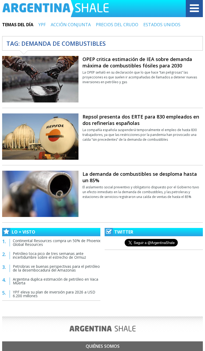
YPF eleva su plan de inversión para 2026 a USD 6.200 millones (54, 293)
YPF (42, 25)
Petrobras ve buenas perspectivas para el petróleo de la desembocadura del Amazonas (56, 268)
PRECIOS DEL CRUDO (117, 25)
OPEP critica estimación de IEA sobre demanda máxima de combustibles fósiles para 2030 (137, 62)
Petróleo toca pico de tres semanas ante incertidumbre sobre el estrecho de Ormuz (49, 255)
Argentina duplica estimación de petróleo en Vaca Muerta (55, 281)
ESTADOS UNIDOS (161, 25)
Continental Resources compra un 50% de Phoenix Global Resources (56, 242)
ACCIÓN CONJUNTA (71, 25)
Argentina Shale (55, 8)
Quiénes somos (103, 346)
